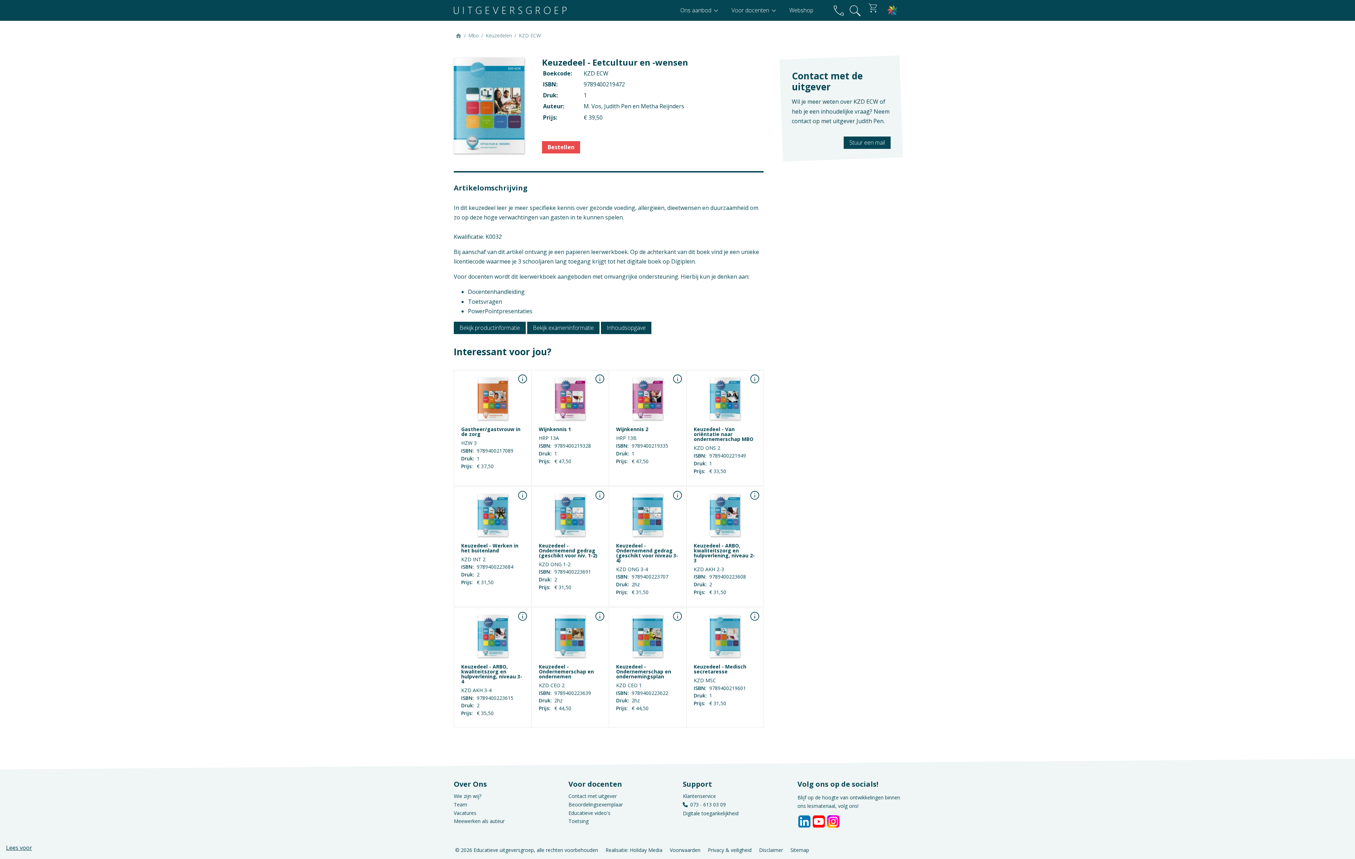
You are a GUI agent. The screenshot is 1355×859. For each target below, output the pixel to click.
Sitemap (799, 849)
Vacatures (465, 813)
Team (460, 804)
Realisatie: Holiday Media (634, 849)
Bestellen (561, 147)
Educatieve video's (589, 813)
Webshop (801, 10)
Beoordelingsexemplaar (595, 804)
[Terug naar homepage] (510, 10)
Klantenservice (699, 796)
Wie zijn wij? (467, 796)
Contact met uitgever (592, 796)
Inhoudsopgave (626, 328)
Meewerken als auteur (479, 821)
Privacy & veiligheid (730, 849)
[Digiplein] (892, 10)
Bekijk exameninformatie (563, 328)
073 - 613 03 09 (708, 804)
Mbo (473, 35)
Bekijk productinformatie (489, 328)
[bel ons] (839, 10)
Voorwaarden (685, 849)
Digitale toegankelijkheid (711, 813)
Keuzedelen (499, 35)
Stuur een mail (867, 142)
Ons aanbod (696, 10)
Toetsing (578, 821)
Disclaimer (771, 849)
